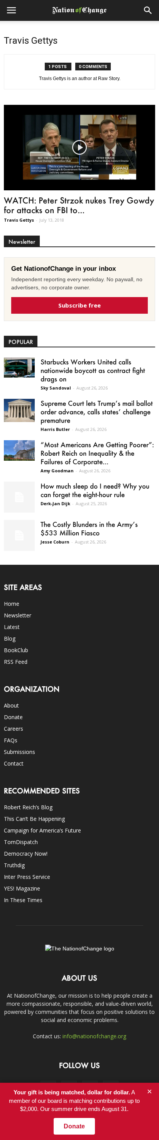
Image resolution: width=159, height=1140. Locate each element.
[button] (148, 10)
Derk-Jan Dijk (55, 503)
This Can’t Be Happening (34, 818)
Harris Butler (55, 429)
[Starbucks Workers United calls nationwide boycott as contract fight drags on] (19, 367)
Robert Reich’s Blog (28, 807)
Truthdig (14, 865)
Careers (13, 728)
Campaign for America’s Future (42, 830)
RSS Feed (15, 661)
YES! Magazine (22, 888)
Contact (14, 763)
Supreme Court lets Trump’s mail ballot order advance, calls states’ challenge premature (97, 411)
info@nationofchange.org (94, 1036)
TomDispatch (21, 842)
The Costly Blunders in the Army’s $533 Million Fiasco (89, 528)
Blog (9, 638)
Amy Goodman (57, 470)
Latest (12, 627)
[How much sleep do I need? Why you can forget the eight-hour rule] (19, 497)
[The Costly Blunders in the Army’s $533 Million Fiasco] (19, 535)
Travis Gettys (19, 220)
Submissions (19, 751)
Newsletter (17, 615)
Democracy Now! (25, 853)
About (11, 705)
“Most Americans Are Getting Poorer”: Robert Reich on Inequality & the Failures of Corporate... (97, 453)
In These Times (23, 900)
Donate (13, 717)
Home (11, 603)
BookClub (16, 650)
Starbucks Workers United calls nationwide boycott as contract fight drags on (93, 370)
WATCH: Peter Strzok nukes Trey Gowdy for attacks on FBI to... (79, 205)
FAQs (10, 740)
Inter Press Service (27, 876)
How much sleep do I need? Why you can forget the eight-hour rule (95, 490)
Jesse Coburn (55, 542)
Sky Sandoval (56, 388)
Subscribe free (79, 305)
